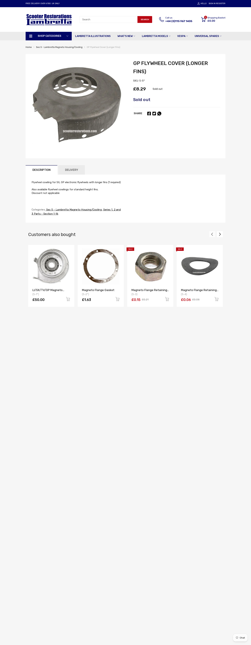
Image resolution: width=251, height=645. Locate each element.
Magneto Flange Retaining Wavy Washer (199, 291)
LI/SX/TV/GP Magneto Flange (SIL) (47, 291)
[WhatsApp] (159, 113)
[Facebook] (149, 113)
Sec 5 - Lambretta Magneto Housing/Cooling (73, 209)
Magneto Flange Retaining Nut (149, 291)
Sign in (212, 3)
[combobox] (108, 19)
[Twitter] (154, 113)
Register (220, 3)
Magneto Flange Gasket (98, 290)
